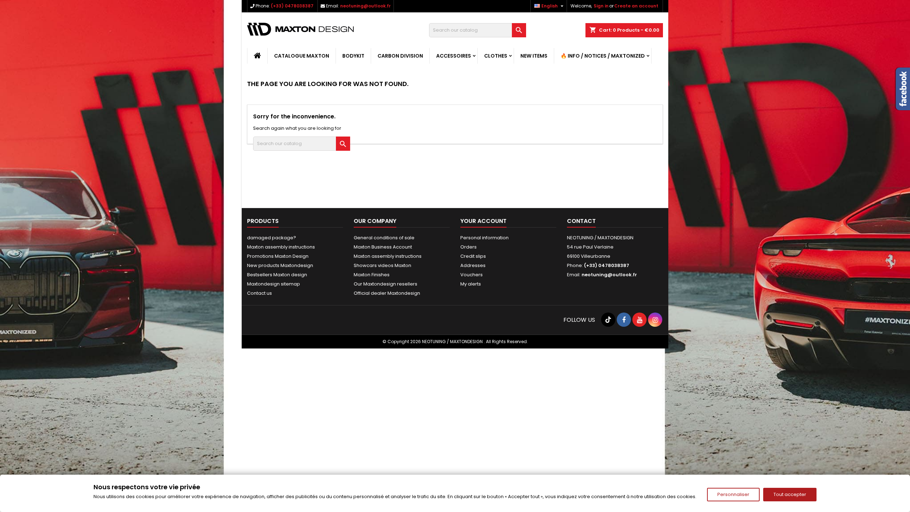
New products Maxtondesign (280, 265)
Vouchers (471, 274)
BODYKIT (353, 55)
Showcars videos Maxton (382, 265)
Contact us (259, 293)
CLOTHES (495, 55)
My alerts (470, 284)
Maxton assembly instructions (281, 247)
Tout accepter (790, 494)
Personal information (484, 237)
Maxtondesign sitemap (273, 284)
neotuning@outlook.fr (365, 6)
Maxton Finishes (372, 274)
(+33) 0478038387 (292, 6)
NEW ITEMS (533, 55)
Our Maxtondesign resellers (385, 284)
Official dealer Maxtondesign (387, 293)
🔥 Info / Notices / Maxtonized (603, 55)
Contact (581, 221)
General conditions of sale (384, 237)
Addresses (473, 265)
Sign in (601, 6)
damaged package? (271, 237)
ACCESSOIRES (453, 55)
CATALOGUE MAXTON (301, 55)
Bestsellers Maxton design (277, 274)
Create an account (636, 6)
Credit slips (473, 256)
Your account (483, 221)
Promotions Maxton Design (278, 256)
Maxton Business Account (383, 247)
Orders (468, 247)
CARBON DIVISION (400, 55)
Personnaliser (733, 494)
